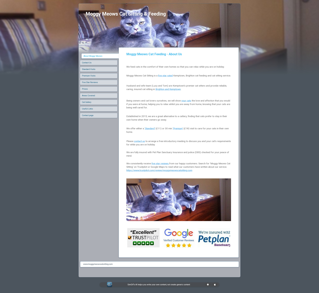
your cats (186, 100)
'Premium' (178, 128)
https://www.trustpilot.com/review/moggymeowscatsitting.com (159, 170)
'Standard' (150, 128)
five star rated (165, 75)
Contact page (87, 115)
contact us (139, 141)
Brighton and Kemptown (168, 89)
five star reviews (160, 163)
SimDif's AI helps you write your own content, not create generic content (159, 284)
